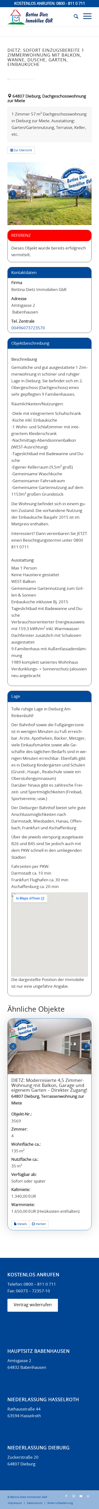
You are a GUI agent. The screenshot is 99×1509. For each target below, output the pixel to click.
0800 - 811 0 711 (70, 4)
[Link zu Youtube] (80, 1496)
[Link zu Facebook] (66, 1496)
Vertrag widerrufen (33, 1305)
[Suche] (73, 16)
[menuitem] (73, 16)
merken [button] (40, 1224)
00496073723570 (28, 328)
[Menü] (85, 16)
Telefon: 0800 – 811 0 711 (31, 1284)
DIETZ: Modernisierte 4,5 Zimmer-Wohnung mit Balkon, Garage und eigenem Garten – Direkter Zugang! (49, 1085)
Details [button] (22, 1224)
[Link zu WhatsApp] (88, 1496)
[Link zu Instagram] (73, 1496)
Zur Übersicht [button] (22, 150)
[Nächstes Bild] (86, 193)
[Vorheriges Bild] (12, 193)
